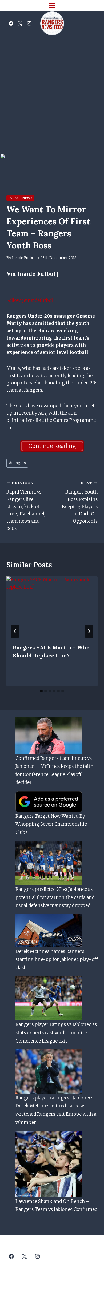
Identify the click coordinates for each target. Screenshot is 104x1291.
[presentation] (52, 606)
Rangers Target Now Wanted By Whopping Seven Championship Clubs (51, 824)
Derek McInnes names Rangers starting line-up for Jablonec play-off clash (56, 959)
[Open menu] (52, 5)
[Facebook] (10, 23)
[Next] (89, 631)
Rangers (17, 463)
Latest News (20, 198)
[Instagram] (29, 23)
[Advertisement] (52, 90)
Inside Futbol (24, 258)
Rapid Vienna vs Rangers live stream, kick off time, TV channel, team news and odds (25, 506)
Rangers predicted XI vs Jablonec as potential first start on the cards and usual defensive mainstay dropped (55, 897)
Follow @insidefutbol (29, 300)
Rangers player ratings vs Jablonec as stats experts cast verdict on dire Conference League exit (56, 1033)
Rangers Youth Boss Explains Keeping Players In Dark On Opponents (80, 502)
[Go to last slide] (15, 631)
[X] (20, 23)
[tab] (41, 691)
